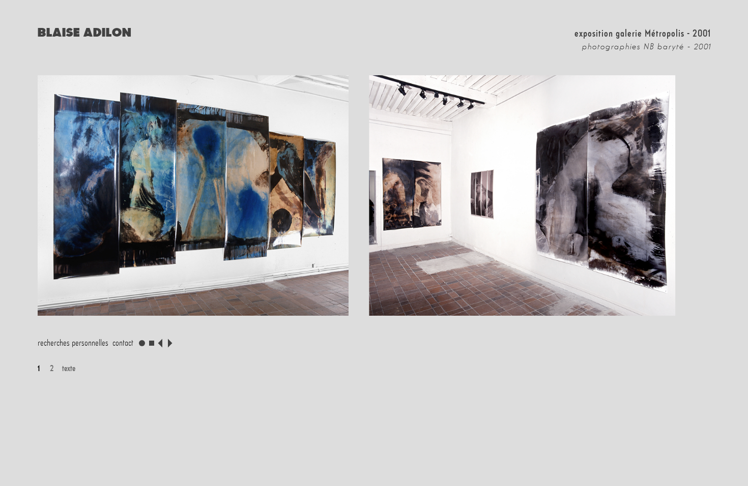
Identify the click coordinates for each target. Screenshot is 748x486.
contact (122, 343)
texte (67, 368)
